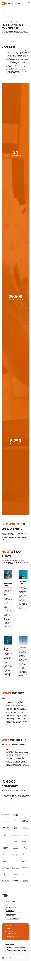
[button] (28, 3)
